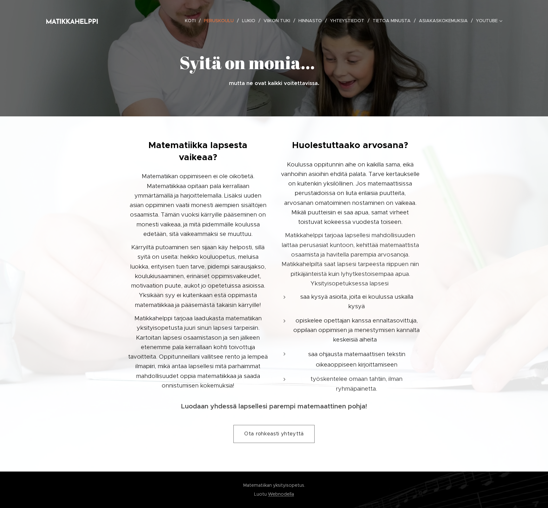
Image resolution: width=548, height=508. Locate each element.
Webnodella (281, 494)
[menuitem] (192, 21)
